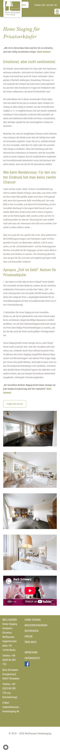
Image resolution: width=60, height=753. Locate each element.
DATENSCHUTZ (32, 658)
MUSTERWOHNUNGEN (36, 625)
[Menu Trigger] (57, 11)
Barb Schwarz (44, 51)
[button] (6, 747)
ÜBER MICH (30, 642)
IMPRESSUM (31, 652)
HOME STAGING (33, 619)
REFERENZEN (31, 630)
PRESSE (29, 636)
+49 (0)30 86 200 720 (9, 660)
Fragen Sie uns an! (15, 404)
